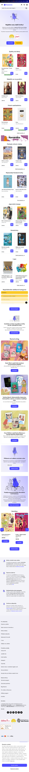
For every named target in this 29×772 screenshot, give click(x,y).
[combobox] (14, 8)
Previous (2, 529)
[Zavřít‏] (27, 1)
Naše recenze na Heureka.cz (7, 627)
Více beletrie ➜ (21, 200)
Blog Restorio (4, 686)
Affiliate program (4, 693)
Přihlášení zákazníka (5, 634)
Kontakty (3, 696)
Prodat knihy (18, 42)
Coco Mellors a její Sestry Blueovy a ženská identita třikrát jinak (14, 433)
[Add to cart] (11, 73)
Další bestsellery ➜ (20, 169)
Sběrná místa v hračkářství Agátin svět (9, 666)
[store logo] (8, 5)
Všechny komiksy (14, 548)
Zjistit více (12, 761)
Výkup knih (3, 650)
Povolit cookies (14, 765)
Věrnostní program (5, 680)
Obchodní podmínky (5, 683)
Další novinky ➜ (21, 133)
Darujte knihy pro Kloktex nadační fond (9, 673)
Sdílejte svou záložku (5, 643)
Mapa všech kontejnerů (14, 505)
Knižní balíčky (4, 657)
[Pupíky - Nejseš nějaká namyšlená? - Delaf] (21, 523)
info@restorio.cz (20, 705)
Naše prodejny (4, 630)
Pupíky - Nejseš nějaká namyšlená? (21, 535)
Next (27, 529)
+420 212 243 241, (10, 706)
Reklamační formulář (5, 637)
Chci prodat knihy (14, 332)
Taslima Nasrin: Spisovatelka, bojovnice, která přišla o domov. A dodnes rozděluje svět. (14, 398)
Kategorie (3, 660)
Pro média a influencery (6, 690)
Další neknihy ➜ (21, 285)
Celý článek (14, 370)
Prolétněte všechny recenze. (16, 611)
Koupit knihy (10, 42)
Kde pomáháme (4, 670)
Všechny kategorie (14, 308)
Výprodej (3, 663)
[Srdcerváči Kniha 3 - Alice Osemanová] (7, 523)
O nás (2, 640)
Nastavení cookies (14, 768)
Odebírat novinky (14, 468)
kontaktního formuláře (6, 705)
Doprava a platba (5, 624)
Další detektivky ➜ (20, 255)
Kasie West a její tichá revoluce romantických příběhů (14, 363)
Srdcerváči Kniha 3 (6, 534)
